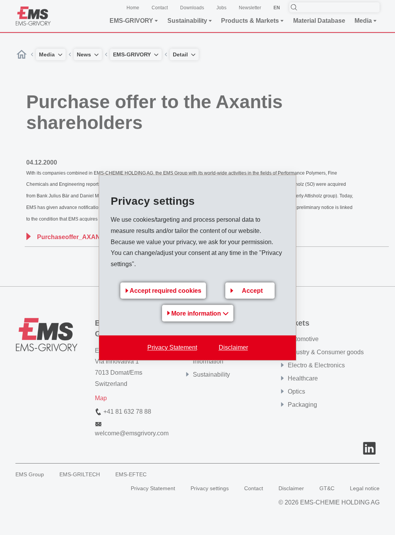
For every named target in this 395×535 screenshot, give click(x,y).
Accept (252, 290)
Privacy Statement (172, 347)
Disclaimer (233, 347)
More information (197, 313)
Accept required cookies (165, 290)
